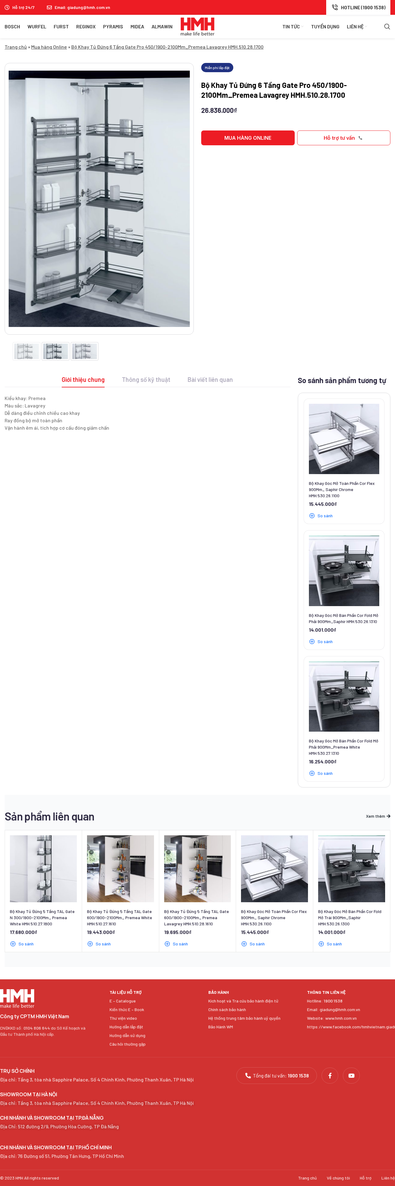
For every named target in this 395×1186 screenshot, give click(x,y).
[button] (248, 137)
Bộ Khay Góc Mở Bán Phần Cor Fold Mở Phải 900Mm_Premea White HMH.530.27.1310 (343, 747)
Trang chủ (16, 47)
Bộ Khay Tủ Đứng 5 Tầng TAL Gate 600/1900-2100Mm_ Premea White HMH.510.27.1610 (119, 917)
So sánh (325, 515)
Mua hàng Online (49, 47)
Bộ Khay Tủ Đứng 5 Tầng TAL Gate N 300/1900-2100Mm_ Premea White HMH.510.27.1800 (42, 917)
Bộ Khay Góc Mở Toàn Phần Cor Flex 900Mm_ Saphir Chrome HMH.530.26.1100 (342, 489)
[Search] (387, 26)
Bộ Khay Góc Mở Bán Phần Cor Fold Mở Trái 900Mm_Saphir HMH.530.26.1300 (349, 917)
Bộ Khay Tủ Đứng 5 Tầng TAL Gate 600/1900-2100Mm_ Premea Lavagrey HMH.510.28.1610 (196, 917)
